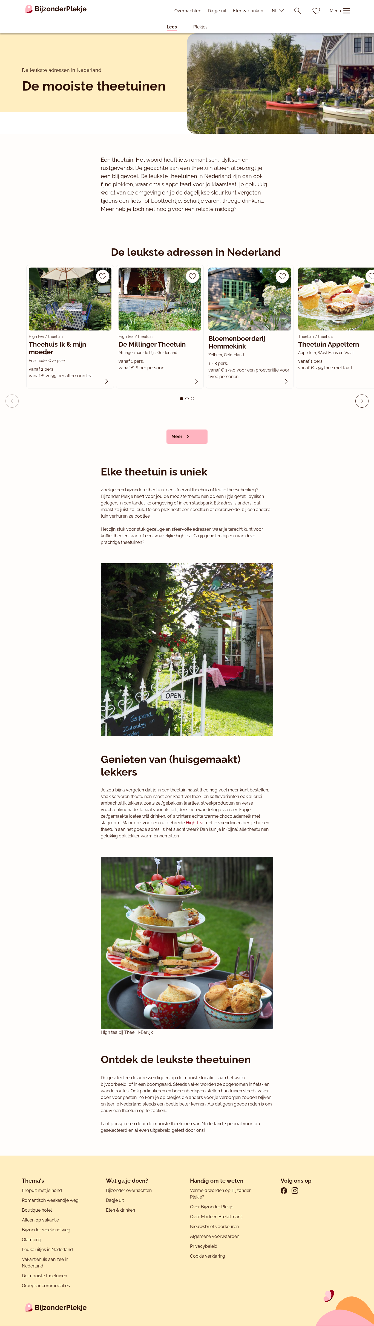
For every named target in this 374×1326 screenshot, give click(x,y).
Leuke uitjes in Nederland (47, 1249)
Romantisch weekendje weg (50, 1200)
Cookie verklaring (207, 1256)
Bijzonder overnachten (129, 1190)
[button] (362, 401)
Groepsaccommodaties (46, 1285)
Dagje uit (217, 10)
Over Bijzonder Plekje (211, 1206)
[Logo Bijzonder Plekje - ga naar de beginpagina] (56, 11)
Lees (172, 27)
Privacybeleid (203, 1246)
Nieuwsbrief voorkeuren (214, 1226)
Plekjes (200, 27)
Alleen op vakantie (40, 1220)
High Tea (195, 822)
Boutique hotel (37, 1210)
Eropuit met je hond (42, 1190)
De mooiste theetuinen (44, 1275)
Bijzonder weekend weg (46, 1229)
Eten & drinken (248, 10)
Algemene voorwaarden (214, 1236)
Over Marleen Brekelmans (216, 1216)
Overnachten (187, 10)
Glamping (31, 1239)
